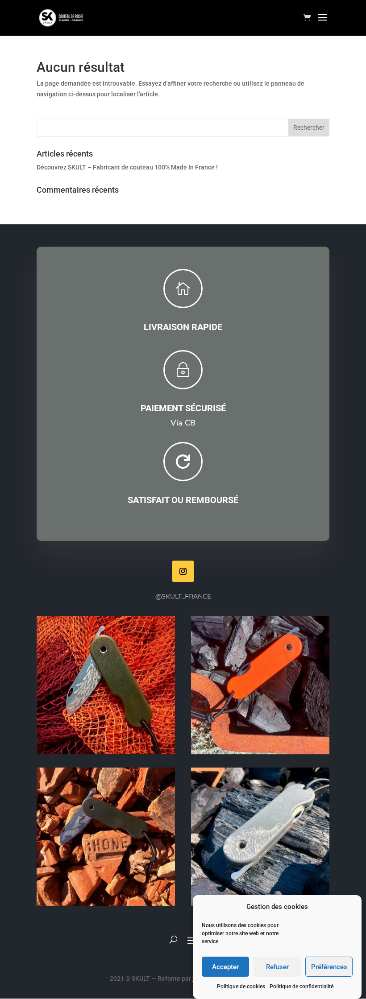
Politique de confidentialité (301, 986)
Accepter (225, 967)
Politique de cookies (241, 986)
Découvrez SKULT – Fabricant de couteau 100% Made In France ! (127, 167)
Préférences (329, 967)
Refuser (277, 967)
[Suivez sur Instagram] (183, 571)
